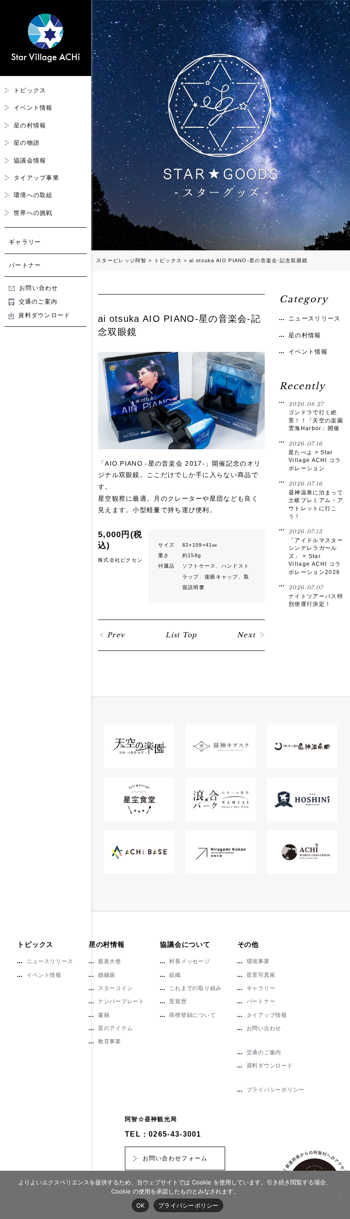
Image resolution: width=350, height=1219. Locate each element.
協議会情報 (30, 160)
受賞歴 (177, 1001)
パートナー (25, 265)
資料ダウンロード (44, 315)
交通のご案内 (38, 301)
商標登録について (192, 1015)
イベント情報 (33, 107)
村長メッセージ (189, 961)
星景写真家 (261, 975)
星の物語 (27, 142)
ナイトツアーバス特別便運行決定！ (315, 595)
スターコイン (115, 988)
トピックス (30, 90)
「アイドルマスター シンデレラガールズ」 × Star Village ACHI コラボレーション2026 (315, 551)
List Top (181, 635)
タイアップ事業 (36, 177)
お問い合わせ (38, 287)
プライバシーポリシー (275, 1090)
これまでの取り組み (195, 988)
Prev (116, 635)
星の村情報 (30, 125)
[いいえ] (338, 1194)
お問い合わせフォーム (175, 1158)
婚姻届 (106, 975)
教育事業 (109, 1041)
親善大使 (109, 961)
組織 (175, 975)
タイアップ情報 (267, 1015)
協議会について (185, 944)
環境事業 (258, 961)
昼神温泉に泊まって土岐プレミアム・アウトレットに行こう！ (315, 500)
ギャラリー (25, 242)
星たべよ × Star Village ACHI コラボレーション (314, 456)
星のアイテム (115, 1028)
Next (246, 635)
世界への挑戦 (33, 212)
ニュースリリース (314, 318)
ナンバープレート (121, 1001)
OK (140, 1205)
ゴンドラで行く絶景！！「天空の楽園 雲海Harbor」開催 (315, 416)
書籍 (104, 1015)
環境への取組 (33, 195)
